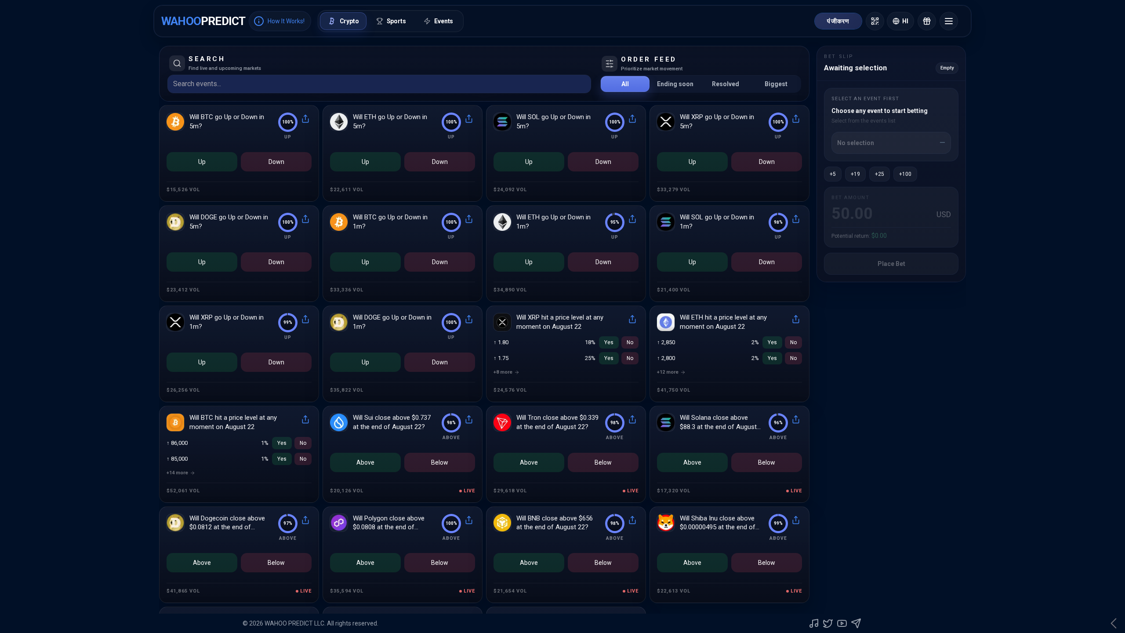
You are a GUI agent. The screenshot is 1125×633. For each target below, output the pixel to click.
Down (276, 161)
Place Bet (891, 263)
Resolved (725, 83)
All (625, 83)
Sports (396, 21)
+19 (855, 174)
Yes (608, 342)
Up (202, 161)
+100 (905, 174)
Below (439, 462)
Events (443, 21)
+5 (833, 174)
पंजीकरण (838, 21)
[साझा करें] (305, 119)
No (630, 342)
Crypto (349, 21)
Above (365, 462)
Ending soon (675, 83)
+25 (879, 174)
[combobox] (372, 84)
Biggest (776, 83)
